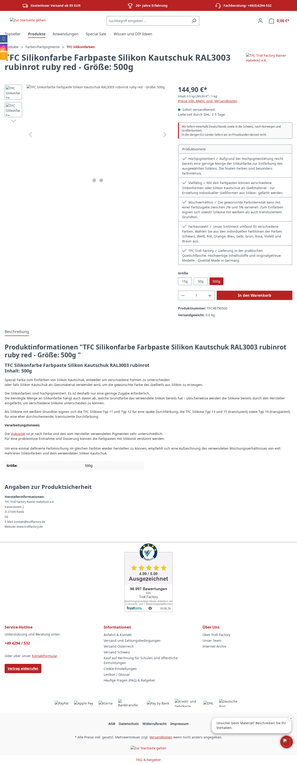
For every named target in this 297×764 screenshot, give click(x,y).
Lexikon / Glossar (117, 674)
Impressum (179, 723)
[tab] (17, 332)
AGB (111, 723)
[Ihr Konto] (260, 20)
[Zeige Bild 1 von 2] (94, 180)
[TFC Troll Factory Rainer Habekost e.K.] (269, 64)
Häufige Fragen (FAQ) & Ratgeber (129, 680)
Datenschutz (129, 723)
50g (200, 281)
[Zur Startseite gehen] (28, 20)
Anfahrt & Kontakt (118, 634)
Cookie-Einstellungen (120, 668)
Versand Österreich (119, 646)
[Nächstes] (164, 134)
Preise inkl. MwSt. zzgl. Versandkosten (207, 101)
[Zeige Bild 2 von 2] (101, 180)
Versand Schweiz (117, 652)
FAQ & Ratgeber (148, 759)
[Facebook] (3, 39)
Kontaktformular (44, 656)
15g (185, 281)
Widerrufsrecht (154, 723)
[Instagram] (3, 47)
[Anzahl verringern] (183, 295)
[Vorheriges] (30, 134)
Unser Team (212, 640)
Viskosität (18, 433)
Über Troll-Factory (216, 634)
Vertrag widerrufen (23, 668)
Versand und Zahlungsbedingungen (132, 640)
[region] (86, 134)
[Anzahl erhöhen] (210, 295)
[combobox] (148, 21)
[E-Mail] (3, 56)
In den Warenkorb (254, 295)
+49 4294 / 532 (17, 643)
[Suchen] (193, 21)
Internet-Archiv (214, 646)
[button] (286, 742)
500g (216, 281)
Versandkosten (160, 737)
